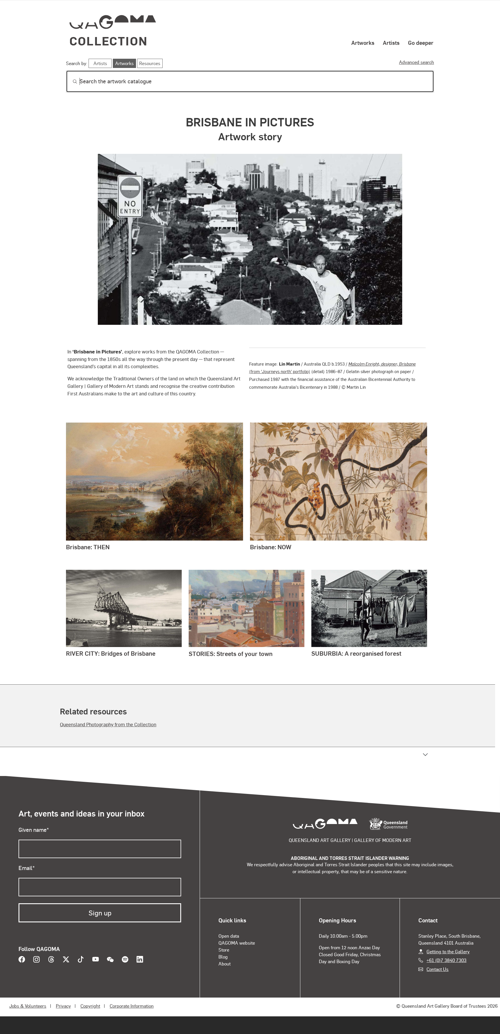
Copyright (90, 1006)
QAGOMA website (236, 943)
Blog (223, 957)
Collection (108, 40)
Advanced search (416, 62)
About (224, 964)
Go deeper (420, 42)
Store (223, 950)
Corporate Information (132, 1006)
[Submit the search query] (70, 81)
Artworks (362, 42)
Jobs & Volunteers (27, 1006)
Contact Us (437, 969)
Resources (149, 63)
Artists (391, 42)
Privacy (63, 1006)
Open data (228, 936)
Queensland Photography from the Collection (108, 724)
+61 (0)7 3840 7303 (446, 960)
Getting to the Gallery (448, 951)
